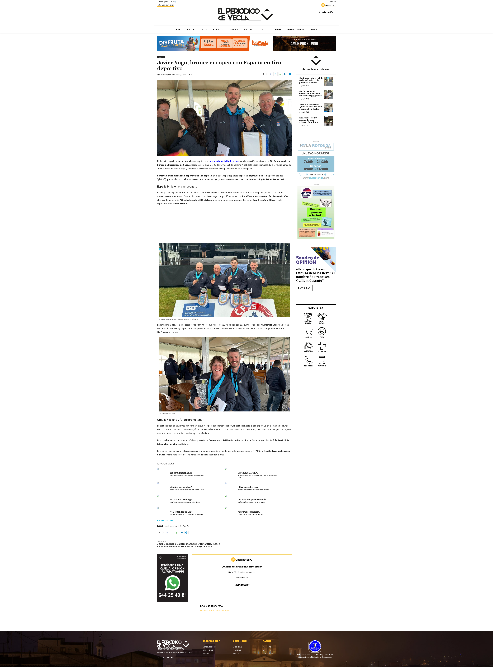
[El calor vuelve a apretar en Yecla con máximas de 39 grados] (328, 94)
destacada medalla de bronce (224, 161)
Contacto (332, 2)
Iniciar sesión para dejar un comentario (214, 610)
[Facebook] (271, 74)
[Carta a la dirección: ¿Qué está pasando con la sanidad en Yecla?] (328, 107)
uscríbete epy (330, 5)
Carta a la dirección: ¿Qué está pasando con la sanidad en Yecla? (310, 107)
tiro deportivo (184, 526)
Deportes (161, 57)
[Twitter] (275, 74)
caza (166, 526)
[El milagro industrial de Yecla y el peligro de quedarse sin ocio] (328, 81)
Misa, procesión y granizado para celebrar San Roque (309, 120)
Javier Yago (173, 526)
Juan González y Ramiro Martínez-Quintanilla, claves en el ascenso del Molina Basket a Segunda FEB (188, 545)
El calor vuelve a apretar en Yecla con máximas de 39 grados (310, 93)
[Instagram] (167, 657)
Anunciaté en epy (168, 5)
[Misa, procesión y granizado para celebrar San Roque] (328, 120)
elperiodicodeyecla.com (165, 75)
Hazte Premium (242, 577)
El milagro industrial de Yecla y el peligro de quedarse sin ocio (311, 80)
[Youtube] (172, 657)
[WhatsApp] (280, 74)
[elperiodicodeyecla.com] (316, 60)
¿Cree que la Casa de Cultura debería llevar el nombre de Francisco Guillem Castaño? (315, 275)
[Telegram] (290, 74)
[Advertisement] (224, 227)
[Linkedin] (285, 74)
